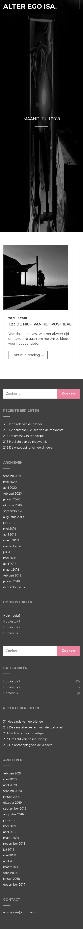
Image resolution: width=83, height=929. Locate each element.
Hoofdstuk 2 (12, 627)
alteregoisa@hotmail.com (21, 912)
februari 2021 (12, 476)
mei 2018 (9, 558)
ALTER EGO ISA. (30, 6)
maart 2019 (11, 540)
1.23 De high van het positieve (40, 324)
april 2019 (9, 534)
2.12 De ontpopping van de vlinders (27, 447)
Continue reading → (30, 356)
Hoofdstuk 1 (11, 621)
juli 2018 (9, 552)
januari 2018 (11, 581)
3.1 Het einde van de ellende (23, 424)
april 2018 (10, 564)
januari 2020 (11, 499)
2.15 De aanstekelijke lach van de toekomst (33, 430)
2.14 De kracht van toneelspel (23, 436)
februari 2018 (12, 575)
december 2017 (14, 587)
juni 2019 (9, 523)
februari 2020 (12, 493)
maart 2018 (11, 569)
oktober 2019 (12, 505)
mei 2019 (9, 528)
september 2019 (14, 511)
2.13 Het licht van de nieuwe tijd (25, 442)
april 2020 (10, 488)
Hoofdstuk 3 (12, 633)
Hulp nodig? (11, 615)
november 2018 (14, 546)
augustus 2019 (13, 517)
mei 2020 (10, 482)
